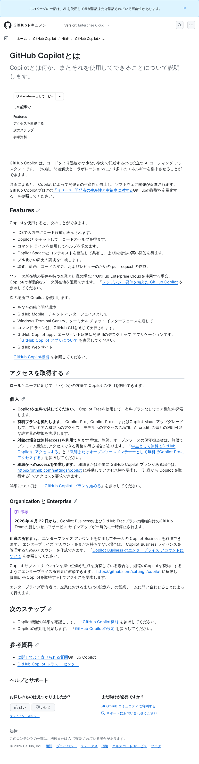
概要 (65, 38)
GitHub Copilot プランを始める (73, 485)
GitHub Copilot (44, 38)
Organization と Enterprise (41, 501)
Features (22, 210)
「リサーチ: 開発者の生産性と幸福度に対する (93, 190)
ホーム (22, 38)
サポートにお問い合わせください (131, 713)
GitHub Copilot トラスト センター (48, 664)
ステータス (89, 746)
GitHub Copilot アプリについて (49, 340)
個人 (14, 399)
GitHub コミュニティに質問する (131, 706)
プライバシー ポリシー (25, 716)
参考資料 (21, 644)
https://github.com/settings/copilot (49, 470)
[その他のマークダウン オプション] (60, 96)
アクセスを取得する (37, 372)
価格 (104, 746)
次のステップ (28, 608)
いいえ (46, 707)
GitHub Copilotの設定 (95, 628)
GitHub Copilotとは (90, 38)
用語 (49, 746)
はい (22, 707)
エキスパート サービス (129, 746)
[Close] (185, 8)
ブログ (156, 746)
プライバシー (66, 746)
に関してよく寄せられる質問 (42, 657)
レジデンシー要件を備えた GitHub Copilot (140, 282)
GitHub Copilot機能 (31, 356)
